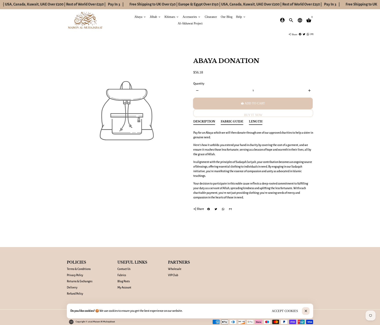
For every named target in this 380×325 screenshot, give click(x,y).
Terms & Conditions (79, 269)
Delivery (72, 287)
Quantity (198, 83)
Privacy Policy (75, 275)
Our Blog (226, 16)
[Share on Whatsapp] (308, 34)
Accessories (192, 16)
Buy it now (253, 115)
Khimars (171, 16)
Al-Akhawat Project (190, 23)
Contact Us (123, 269)
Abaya (140, 16)
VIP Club (173, 275)
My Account (124, 287)
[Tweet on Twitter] (304, 34)
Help (241, 16)
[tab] (204, 122)
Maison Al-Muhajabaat (104, 321)
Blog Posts (123, 281)
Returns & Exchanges (79, 281)
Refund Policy (75, 293)
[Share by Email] (312, 34)
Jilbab (155, 16)
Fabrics (121, 275)
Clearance (211, 16)
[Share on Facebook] (300, 34)
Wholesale (174, 269)
